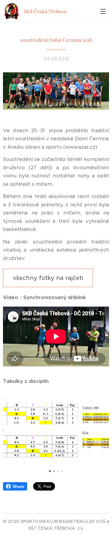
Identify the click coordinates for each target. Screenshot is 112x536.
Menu (103, 11)
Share (18, 486)
